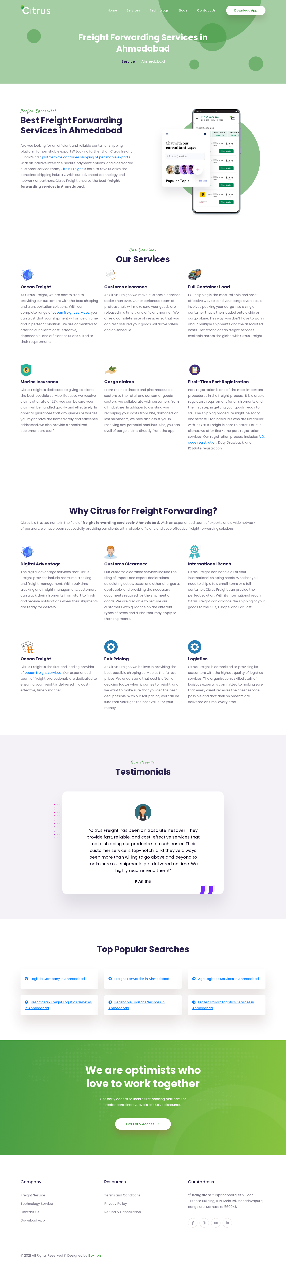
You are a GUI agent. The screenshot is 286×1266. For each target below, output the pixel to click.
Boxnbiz (94, 1255)
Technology (159, 10)
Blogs (182, 10)
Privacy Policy (115, 1203)
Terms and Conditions (122, 1195)
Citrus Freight (72, 169)
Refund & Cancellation (122, 1212)
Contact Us (206, 10)
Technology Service (37, 1203)
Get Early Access (140, 1124)
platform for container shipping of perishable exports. (86, 157)
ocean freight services (71, 312)
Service (128, 61)
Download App (245, 10)
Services (133, 10)
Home (112, 10)
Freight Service (33, 1195)
